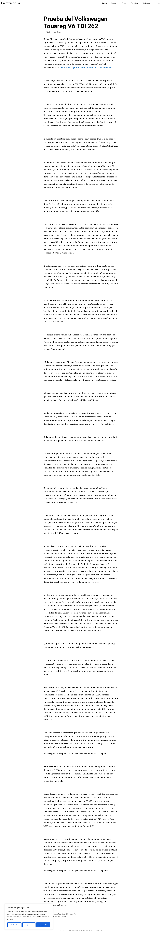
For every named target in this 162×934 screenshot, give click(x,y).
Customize (14, 925)
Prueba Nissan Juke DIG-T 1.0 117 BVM (61, 914)
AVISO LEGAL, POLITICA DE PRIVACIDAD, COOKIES (81, 930)
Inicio (104, 3)
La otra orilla (10, 3)
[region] (28, 917)
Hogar (157, 3)
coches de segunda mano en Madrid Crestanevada (86, 67)
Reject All (28, 925)
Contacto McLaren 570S (56, 916)
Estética (134, 3)
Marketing (146, 3)
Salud (124, 3)
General (114, 3)
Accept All (43, 925)
